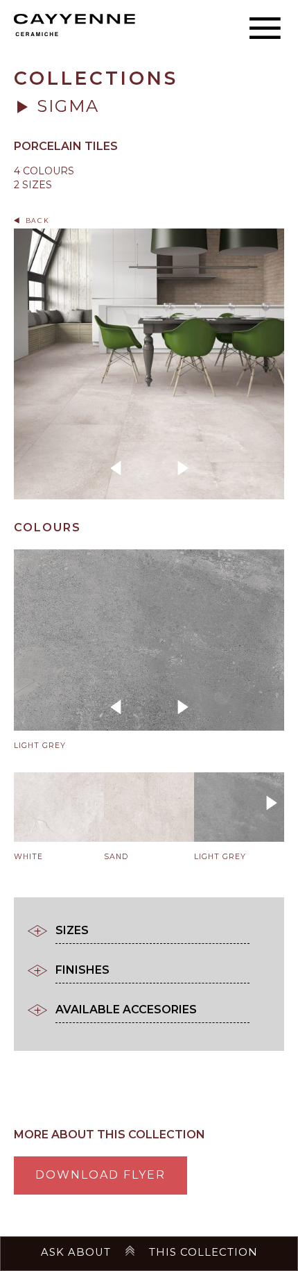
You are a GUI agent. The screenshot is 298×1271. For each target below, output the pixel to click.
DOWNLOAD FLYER (100, 1174)
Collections (96, 78)
